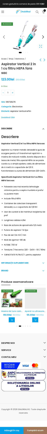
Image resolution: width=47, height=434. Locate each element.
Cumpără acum (35, 430)
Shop (11, 59)
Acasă (4, 59)
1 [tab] (20, 52)
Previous (4, 37)
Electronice (19, 59)
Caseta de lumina (41, 46)
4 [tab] (27, 52)
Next (43, 37)
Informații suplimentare (14, 262)
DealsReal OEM (8, 117)
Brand (4, 270)
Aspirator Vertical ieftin (20, 111)
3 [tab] (25, 52)
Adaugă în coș (11, 430)
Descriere (6, 128)
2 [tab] (23, 52)
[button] (17, 326)
